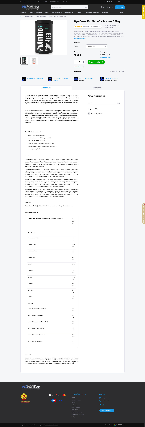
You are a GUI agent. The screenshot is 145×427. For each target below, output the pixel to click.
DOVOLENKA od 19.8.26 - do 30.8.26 (58, 1)
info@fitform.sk (106, 398)
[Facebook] (100, 405)
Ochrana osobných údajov (78, 414)
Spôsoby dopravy (76, 407)
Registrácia (74, 404)
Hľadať (86, 7)
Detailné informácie (79, 38)
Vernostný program (25, 1)
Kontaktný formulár (106, 410)
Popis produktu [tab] (46, 87)
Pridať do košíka (94, 62)
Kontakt (45, 1)
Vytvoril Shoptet (109, 424)
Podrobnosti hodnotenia (96, 26)
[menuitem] (24, 12)
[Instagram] (103, 405)
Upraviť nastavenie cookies (51, 425)
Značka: (109, 27)
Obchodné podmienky (77, 412)
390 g (118, 103)
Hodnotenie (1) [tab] (97, 87)
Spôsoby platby (75, 409)
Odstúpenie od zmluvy (77, 416)
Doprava (34, 1)
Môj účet (74, 402)
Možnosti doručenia (105, 57)
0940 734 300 (105, 401)
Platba (39, 1)
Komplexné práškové (96, 113)
